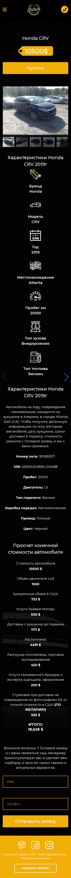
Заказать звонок (35, 868)
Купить (35, 68)
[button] (66, 377)
